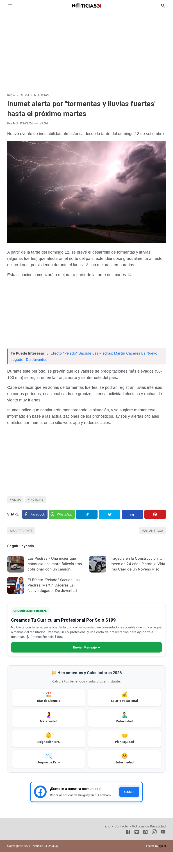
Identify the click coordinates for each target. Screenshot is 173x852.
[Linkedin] (132, 514)
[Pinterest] (155, 514)
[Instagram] (154, 832)
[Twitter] (109, 514)
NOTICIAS (36, 499)
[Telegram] (87, 514)
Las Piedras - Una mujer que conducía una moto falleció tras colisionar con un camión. (55, 563)
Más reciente (21, 531)
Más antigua (152, 531)
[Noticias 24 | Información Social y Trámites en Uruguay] (86, 5)
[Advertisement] (86, 48)
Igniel (162, 845)
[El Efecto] (15, 585)
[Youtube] (163, 832)
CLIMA (16, 499)
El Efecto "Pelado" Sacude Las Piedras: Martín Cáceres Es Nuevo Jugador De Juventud (54, 585)
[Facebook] (128, 832)
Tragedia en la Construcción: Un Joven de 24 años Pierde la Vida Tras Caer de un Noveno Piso (137, 563)
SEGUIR (129, 792)
